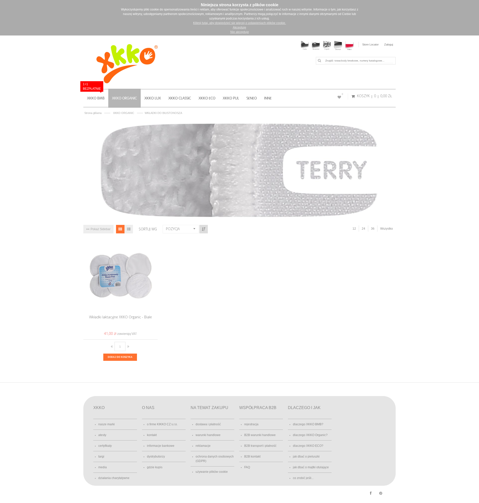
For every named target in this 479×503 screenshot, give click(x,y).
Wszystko (386, 228)
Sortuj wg (148, 229)
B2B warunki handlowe (260, 435)
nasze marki (106, 424)
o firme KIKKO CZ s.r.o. (162, 424)
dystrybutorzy (156, 456)
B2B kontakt (252, 456)
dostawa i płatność (208, 424)
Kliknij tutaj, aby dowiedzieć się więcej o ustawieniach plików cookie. (239, 23)
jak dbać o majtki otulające (311, 467)
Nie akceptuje (239, 32)
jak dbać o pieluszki (306, 456)
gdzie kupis (154, 467)
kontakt (152, 435)
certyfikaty (105, 446)
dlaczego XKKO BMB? (308, 424)
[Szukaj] (319, 60)
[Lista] (128, 229)
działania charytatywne (113, 478)
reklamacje (203, 446)
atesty (102, 435)
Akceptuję (239, 27)
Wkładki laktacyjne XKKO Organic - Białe (120, 317)
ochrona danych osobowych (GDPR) (215, 459)
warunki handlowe (208, 435)
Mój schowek (342, 94)
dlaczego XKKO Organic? (310, 435)
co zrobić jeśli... (303, 478)
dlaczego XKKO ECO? (308, 446)
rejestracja (251, 424)
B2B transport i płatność (260, 446)
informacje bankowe (160, 446)
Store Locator (370, 44)
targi (101, 456)
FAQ (247, 467)
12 (354, 228)
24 (363, 228)
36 (372, 228)
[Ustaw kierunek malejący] (203, 229)
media (102, 467)
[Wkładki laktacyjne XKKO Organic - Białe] (120, 275)
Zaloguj (388, 44)
